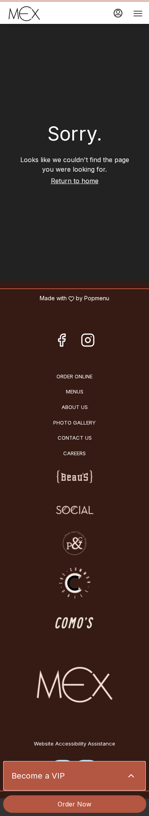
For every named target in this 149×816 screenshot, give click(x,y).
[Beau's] (75, 477)
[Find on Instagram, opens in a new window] (88, 342)
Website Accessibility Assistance (74, 743)
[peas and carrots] (75, 542)
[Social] (75, 509)
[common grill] (75, 582)
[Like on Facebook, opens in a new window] (61, 342)
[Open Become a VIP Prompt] (131, 775)
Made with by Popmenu (57, 298)
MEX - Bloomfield (74, 685)
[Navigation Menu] (138, 13)
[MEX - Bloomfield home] (42, 13)
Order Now (74, 804)
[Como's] (75, 622)
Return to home (75, 181)
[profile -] (118, 13)
